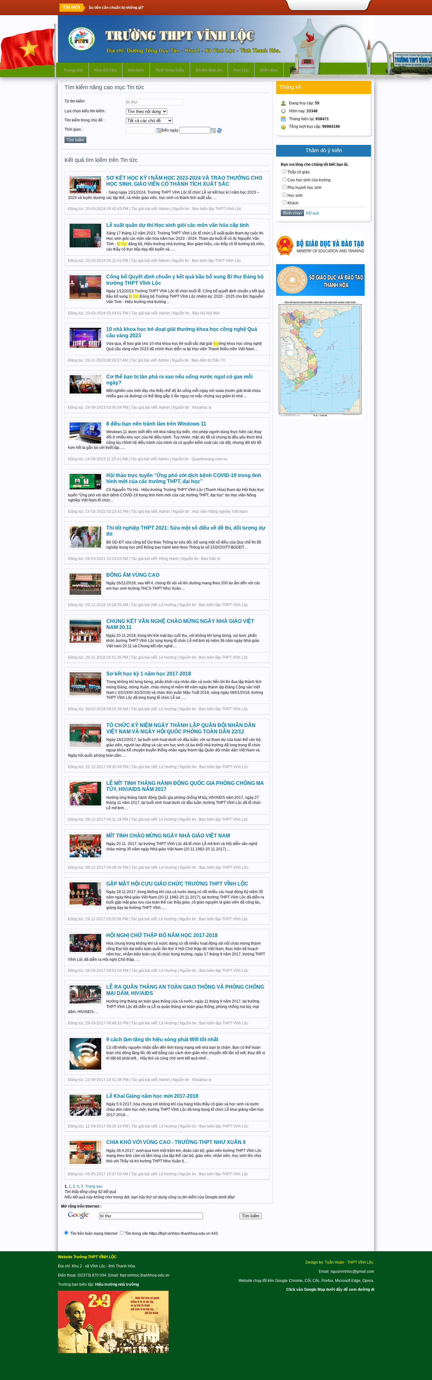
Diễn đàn (269, 70)
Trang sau (93, 1186)
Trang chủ (73, 70)
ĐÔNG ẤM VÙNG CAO (132, 575)
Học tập (241, 70)
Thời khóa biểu (169, 70)
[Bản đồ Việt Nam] (320, 417)
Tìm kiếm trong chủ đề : (84, 120)
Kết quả (311, 213)
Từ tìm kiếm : (75, 101)
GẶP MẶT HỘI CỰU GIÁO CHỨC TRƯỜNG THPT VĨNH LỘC (177, 883)
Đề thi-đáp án (208, 70)
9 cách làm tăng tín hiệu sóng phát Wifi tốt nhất (162, 1039)
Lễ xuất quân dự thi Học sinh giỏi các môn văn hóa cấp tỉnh (177, 225)
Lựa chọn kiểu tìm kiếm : (85, 111)
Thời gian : (74, 129)
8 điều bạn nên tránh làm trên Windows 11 (156, 423)
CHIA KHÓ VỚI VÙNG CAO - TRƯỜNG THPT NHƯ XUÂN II (175, 1142)
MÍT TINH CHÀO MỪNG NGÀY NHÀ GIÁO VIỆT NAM (168, 835)
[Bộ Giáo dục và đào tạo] (320, 260)
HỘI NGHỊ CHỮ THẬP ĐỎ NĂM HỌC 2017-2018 (162, 935)
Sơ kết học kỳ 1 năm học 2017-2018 (148, 673)
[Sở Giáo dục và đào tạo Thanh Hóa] (320, 294)
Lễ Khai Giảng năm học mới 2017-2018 (152, 1096)
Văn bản (136, 70)
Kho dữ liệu (105, 70)
